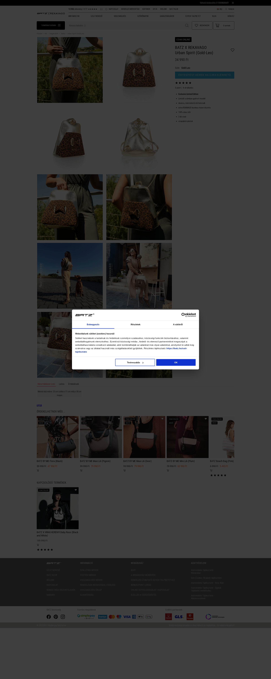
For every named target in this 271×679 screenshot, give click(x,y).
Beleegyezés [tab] (93, 324)
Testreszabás (133, 362)
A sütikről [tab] (178, 324)
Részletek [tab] (135, 324)
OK (176, 362)
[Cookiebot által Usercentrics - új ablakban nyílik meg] (183, 315)
